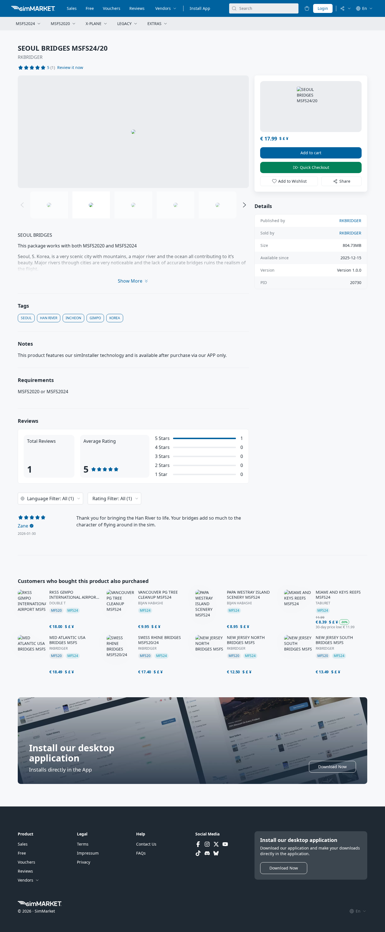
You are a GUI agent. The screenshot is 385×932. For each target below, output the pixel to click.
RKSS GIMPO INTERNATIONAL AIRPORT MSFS (73, 595)
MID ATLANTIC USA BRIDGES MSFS (67, 640)
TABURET (323, 603)
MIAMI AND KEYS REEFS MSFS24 (338, 595)
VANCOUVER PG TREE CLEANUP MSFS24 (158, 595)
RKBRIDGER (30, 57)
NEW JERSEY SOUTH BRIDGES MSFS (334, 640)
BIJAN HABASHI (150, 603)
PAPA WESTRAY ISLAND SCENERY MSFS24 (248, 595)
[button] (70, 67)
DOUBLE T (57, 603)
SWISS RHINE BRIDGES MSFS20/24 (159, 640)
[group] (133, 131)
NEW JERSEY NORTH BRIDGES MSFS (246, 640)
